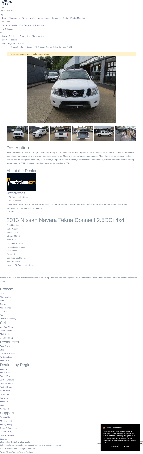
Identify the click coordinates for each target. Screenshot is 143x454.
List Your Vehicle (7, 327)
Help (2, 32)
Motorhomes (43, 18)
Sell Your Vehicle (9, 25)
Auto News (4, 361)
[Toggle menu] (3, 7)
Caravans (56, 18)
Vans (24, 18)
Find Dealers (25, 25)
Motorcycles (14, 18)
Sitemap (3, 439)
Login (5, 40)
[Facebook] (1, 285)
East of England (7, 380)
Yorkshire (4, 398)
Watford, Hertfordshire (18, 197)
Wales (2, 405)
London (3, 369)
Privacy (3, 452)
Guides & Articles (10, 36)
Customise (125, 446)
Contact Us (24, 36)
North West (5, 391)
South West (5, 376)
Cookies (15, 452)
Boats (65, 18)
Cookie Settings (7, 435)
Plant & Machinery (78, 18)
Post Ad (20, 43)
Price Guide (38, 25)
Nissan (29, 47)
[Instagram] (5, 285)
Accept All (114, 446)
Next (140, 90)
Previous (3, 90)
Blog (2, 350)
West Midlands (6, 383)
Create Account (7, 330)
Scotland (4, 401)
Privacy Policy (6, 424)
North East (4, 394)
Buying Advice (6, 357)
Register (13, 40)
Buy (2, 14)
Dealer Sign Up (6, 338)
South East (5, 372)
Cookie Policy (6, 432)
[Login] (1, 7)
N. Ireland (4, 409)
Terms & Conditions (8, 428)
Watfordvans (16, 193)
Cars (4, 18)
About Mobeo (38, 36)
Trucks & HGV (17, 47)
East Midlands (6, 387)
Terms (9, 452)
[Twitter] (3, 285)
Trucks (32, 18)
